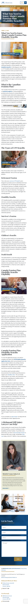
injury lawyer (14, 416)
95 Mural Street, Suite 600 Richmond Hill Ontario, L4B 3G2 (8, 584)
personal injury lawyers (19, 432)
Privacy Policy (24, 568)
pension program (7, 91)
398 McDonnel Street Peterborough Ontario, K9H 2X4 (7, 597)
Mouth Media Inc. (13, 577)
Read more (5, 488)
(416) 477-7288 (6, 588)
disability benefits (6, 67)
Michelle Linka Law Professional (12, 568)
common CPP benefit (14, 181)
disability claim (11, 374)
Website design (4, 577)
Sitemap (4, 570)
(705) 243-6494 (6, 601)
